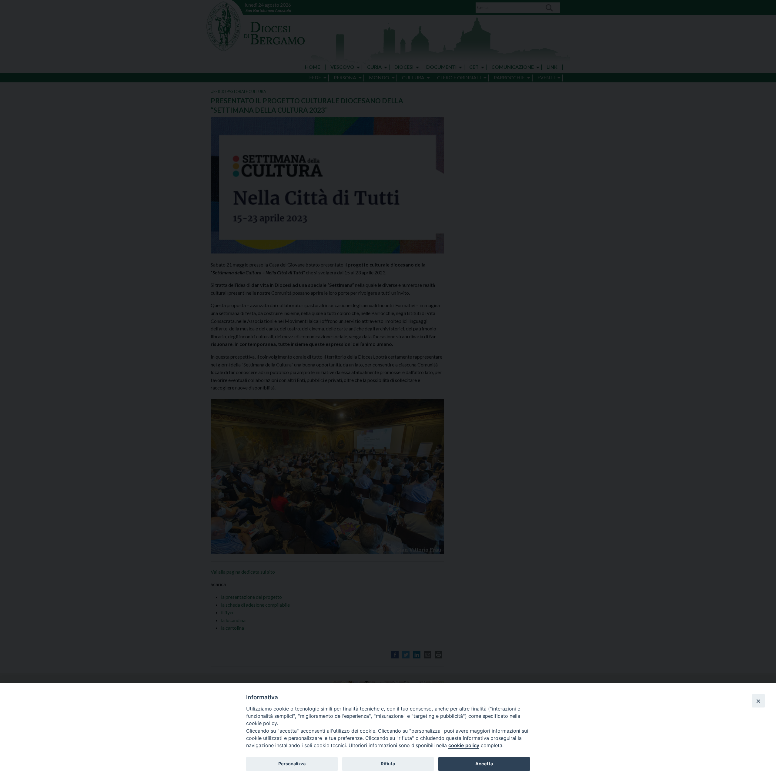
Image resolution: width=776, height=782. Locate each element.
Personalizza (292, 764)
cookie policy (463, 745)
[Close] (758, 700)
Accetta (484, 764)
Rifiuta (388, 764)
